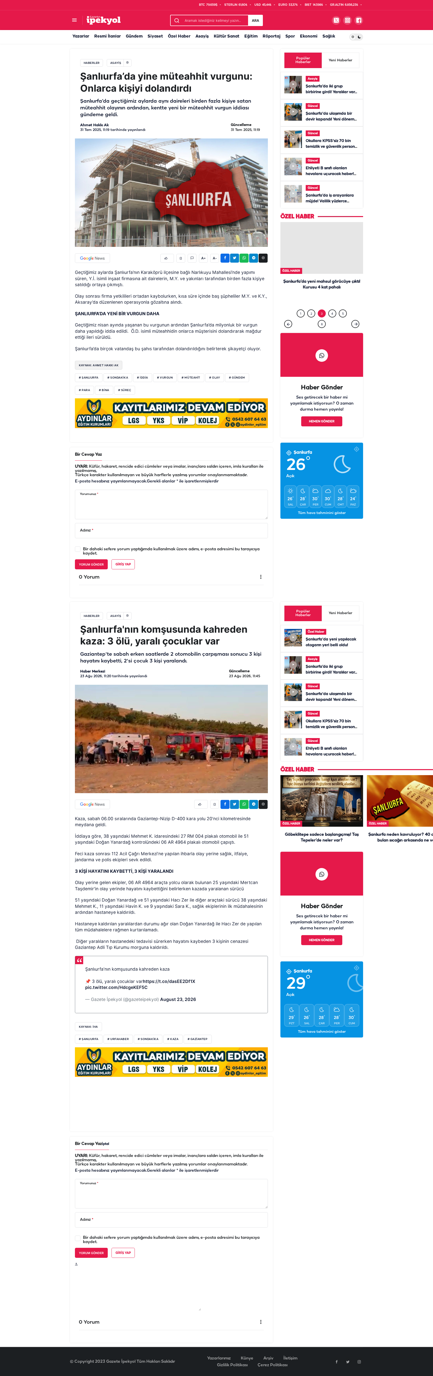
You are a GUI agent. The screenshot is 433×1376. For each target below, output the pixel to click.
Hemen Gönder (322, 412)
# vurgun (165, 377)
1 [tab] (300, 304)
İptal (105, 1144)
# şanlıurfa (88, 1039)
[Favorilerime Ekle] (180, 258)
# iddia (142, 377)
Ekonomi (308, 36)
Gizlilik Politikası (232, 1365)
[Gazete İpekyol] (103, 20)
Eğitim (251, 36)
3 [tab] (322, 304)
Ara (255, 20)
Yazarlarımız (219, 1358)
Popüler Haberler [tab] (303, 60)
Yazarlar (80, 36)
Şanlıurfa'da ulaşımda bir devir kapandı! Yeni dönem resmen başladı (330, 119)
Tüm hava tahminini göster (322, 504)
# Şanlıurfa (88, 377)
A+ (203, 258)
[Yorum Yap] (192, 258)
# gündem (237, 377)
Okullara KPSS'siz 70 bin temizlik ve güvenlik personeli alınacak (332, 146)
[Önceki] (288, 315)
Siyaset (155, 36)
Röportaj (271, 36)
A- (215, 258)
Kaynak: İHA (88, 1026)
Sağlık (328, 36)
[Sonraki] (355, 315)
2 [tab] (311, 304)
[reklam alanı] (171, 413)
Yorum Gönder (91, 564)
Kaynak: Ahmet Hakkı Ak (98, 365)
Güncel (313, 106)
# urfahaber (118, 1039)
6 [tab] (322, 315)
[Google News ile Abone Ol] (92, 258)
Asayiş (202, 36)
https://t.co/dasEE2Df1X (169, 981)
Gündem (134, 36)
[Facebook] (337, 1362)
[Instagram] (359, 1362)
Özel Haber (179, 36)
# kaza (172, 1039)
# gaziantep (198, 1039)
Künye (247, 1358)
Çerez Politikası (272, 1365)
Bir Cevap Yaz (88, 454)
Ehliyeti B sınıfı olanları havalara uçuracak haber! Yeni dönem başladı (330, 174)
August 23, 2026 (178, 999)
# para (84, 390)
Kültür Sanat (226, 36)
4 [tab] (332, 304)
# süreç (124, 390)
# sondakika (117, 377)
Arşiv (268, 1358)
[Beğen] (167, 258)
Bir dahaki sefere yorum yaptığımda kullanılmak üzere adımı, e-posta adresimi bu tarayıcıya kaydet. (171, 551)
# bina (104, 390)
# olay (214, 377)
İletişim (290, 1358)
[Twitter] (348, 1362)
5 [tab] (343, 304)
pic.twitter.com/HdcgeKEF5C (116, 987)
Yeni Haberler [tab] (340, 60)
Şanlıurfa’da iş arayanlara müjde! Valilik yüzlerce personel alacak (330, 201)
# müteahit (191, 377)
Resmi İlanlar (107, 36)
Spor (290, 36)
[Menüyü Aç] (74, 20)
